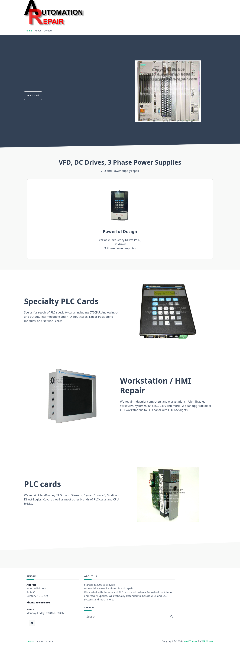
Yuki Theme (190, 641)
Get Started (33, 95)
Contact (48, 30)
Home (28, 30)
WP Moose (207, 641)
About (38, 30)
